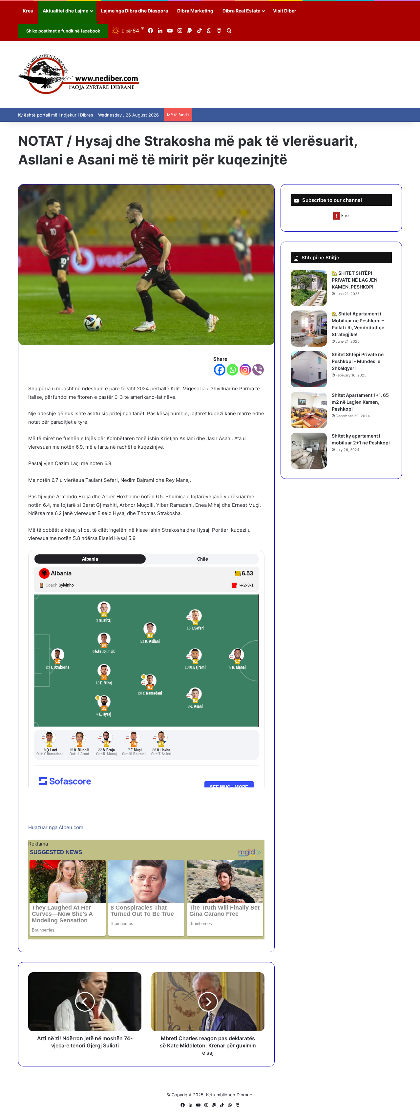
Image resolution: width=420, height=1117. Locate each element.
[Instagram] (245, 370)
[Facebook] (219, 370)
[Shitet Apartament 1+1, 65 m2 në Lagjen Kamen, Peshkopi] (309, 410)
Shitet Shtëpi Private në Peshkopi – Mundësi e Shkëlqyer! (358, 361)
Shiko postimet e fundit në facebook (63, 30)
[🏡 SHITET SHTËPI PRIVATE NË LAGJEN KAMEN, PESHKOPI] (309, 288)
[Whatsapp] (232, 370)
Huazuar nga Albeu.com (55, 827)
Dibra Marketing (195, 10)
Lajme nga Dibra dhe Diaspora (134, 10)
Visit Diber (284, 10)
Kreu (28, 10)
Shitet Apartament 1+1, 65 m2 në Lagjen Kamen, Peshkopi (360, 402)
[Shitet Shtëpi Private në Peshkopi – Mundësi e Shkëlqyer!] (309, 369)
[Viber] (258, 370)
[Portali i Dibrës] (79, 74)
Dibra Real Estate (241, 10)
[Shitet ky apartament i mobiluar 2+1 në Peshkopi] (309, 451)
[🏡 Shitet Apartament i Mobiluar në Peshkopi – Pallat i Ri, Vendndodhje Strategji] (309, 329)
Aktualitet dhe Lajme (65, 10)
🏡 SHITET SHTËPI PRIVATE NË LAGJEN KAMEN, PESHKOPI (354, 280)
